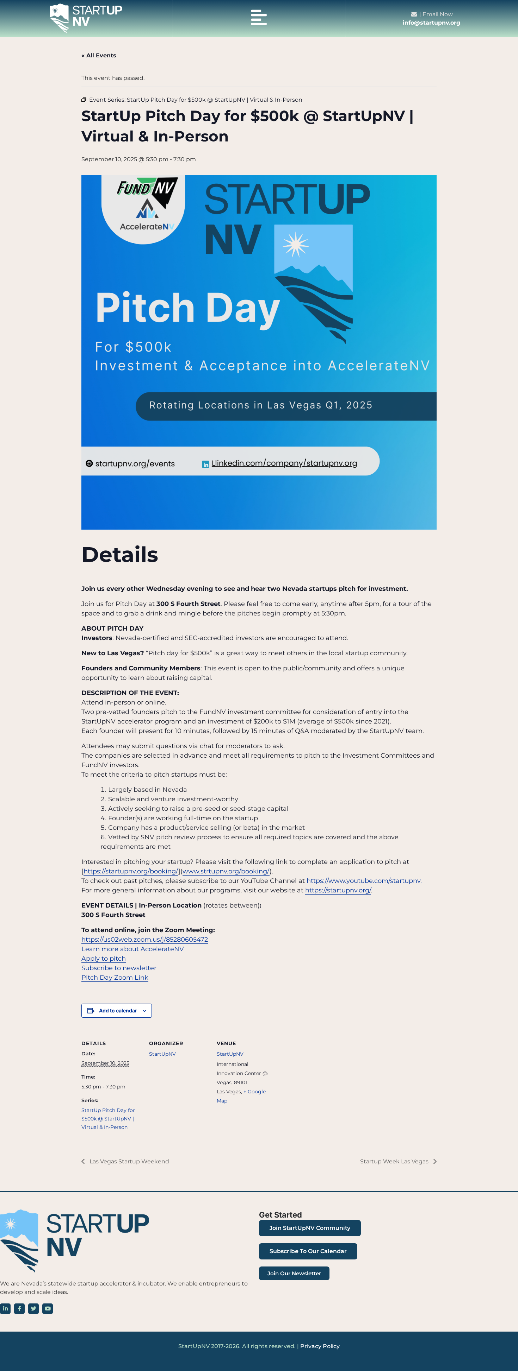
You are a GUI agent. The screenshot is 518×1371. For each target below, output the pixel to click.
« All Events (98, 55)
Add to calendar (118, 1010)
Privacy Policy (320, 1346)
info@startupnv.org (431, 22)
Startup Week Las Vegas (395, 1161)
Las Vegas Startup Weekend (128, 1161)
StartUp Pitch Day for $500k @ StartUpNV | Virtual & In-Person (108, 1118)
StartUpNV (162, 1054)
